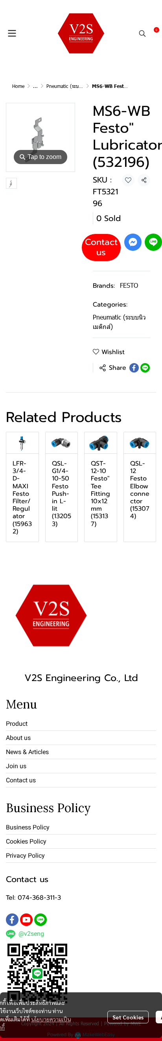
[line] (40, 919)
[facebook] (12, 919)
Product (17, 723)
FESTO (129, 285)
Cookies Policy (26, 841)
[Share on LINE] (145, 368)
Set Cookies (128, 1017)
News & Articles (27, 752)
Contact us (101, 247)
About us (18, 737)
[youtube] (26, 919)
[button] (142, 33)
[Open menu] (12, 33)
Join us (16, 766)
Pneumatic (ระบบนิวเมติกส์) (74, 86)
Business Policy (28, 827)
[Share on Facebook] (134, 368)
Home (18, 86)
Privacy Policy (25, 855)
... (35, 86)
